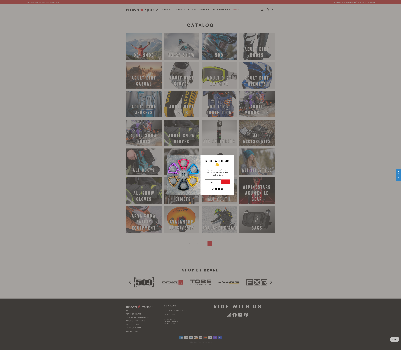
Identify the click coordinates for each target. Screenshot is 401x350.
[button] (398, 175)
